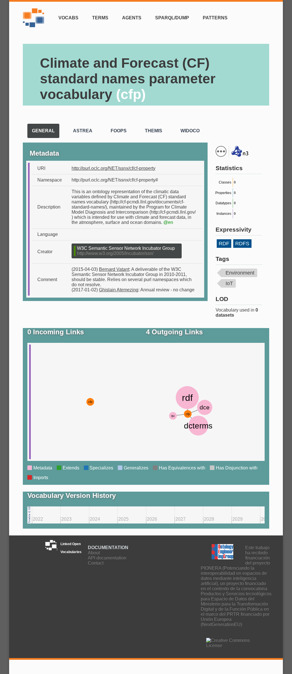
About (94, 552)
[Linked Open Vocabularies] (35, 21)
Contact (96, 562)
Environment (240, 273)
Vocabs (68, 17)
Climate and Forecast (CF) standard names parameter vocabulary (128, 78)
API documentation (107, 557)
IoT (229, 283)
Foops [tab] (119, 130)
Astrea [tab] (82, 130)
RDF (224, 243)
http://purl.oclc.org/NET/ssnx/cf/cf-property (113, 168)
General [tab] (43, 130)
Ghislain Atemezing (118, 289)
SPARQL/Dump (172, 17)
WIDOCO (161, 146)
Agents (131, 17)
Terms (100, 17)
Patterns (215, 17)
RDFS (242, 243)
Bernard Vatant (114, 269)
